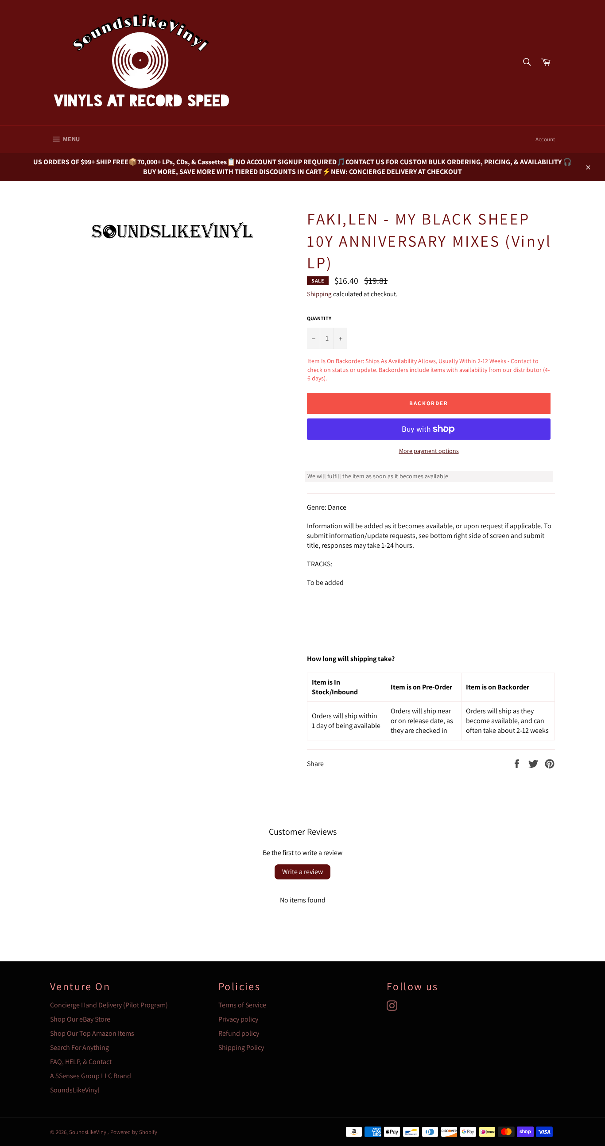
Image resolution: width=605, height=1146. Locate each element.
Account (545, 139)
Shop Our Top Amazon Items (92, 1033)
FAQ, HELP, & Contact (81, 1061)
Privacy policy (238, 1019)
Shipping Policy (241, 1047)
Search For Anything (79, 1047)
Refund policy (238, 1033)
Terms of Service (242, 1005)
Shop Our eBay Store (80, 1019)
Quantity (319, 318)
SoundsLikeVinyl (74, 1090)
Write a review (302, 871)
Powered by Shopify (133, 1132)
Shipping (319, 294)
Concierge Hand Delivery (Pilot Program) (109, 1005)
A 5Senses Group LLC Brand (90, 1075)
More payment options (429, 451)
